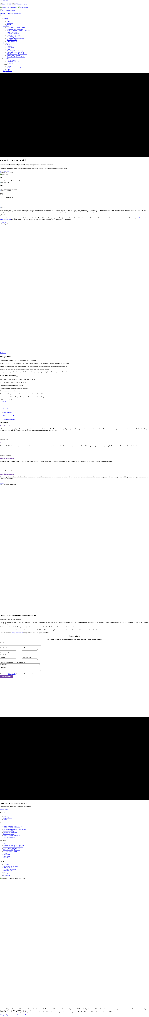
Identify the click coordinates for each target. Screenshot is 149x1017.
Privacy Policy (12, 674)
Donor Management (12, 41)
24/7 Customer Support (20, 4)
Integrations (10, 23)
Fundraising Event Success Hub (15, 52)
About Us (6, 58)
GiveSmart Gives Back (13, 61)
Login (5, 64)
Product (5, 18)
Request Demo (7, 71)
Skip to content (4, 0)
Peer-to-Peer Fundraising (13, 35)
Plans (8, 21)
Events (9, 66)
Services (9, 24)
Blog (8, 44)
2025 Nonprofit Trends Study (15, 50)
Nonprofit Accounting (13, 33)
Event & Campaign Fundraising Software (18, 30)
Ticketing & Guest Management (15, 38)
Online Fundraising (12, 32)
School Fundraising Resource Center (17, 54)
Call (9, 4)
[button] (5, 171)
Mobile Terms (24, 1015)
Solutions (6, 26)
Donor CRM (10, 69)
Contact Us (10, 63)
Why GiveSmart (11, 60)
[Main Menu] (0, 15)
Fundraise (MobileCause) (14, 68)
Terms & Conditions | (15, 1015)
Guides (9, 49)
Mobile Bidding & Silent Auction (16, 27)
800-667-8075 (23, 7)
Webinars (9, 46)
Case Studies (10, 47)
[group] (74, 177)
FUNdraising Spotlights (13, 55)
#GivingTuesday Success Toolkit (16, 57)
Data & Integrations (12, 37)
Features (9, 19)
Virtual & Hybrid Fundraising (15, 29)
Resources (6, 43)
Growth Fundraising (12, 40)
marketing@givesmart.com (9, 7)
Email (3, 4)
